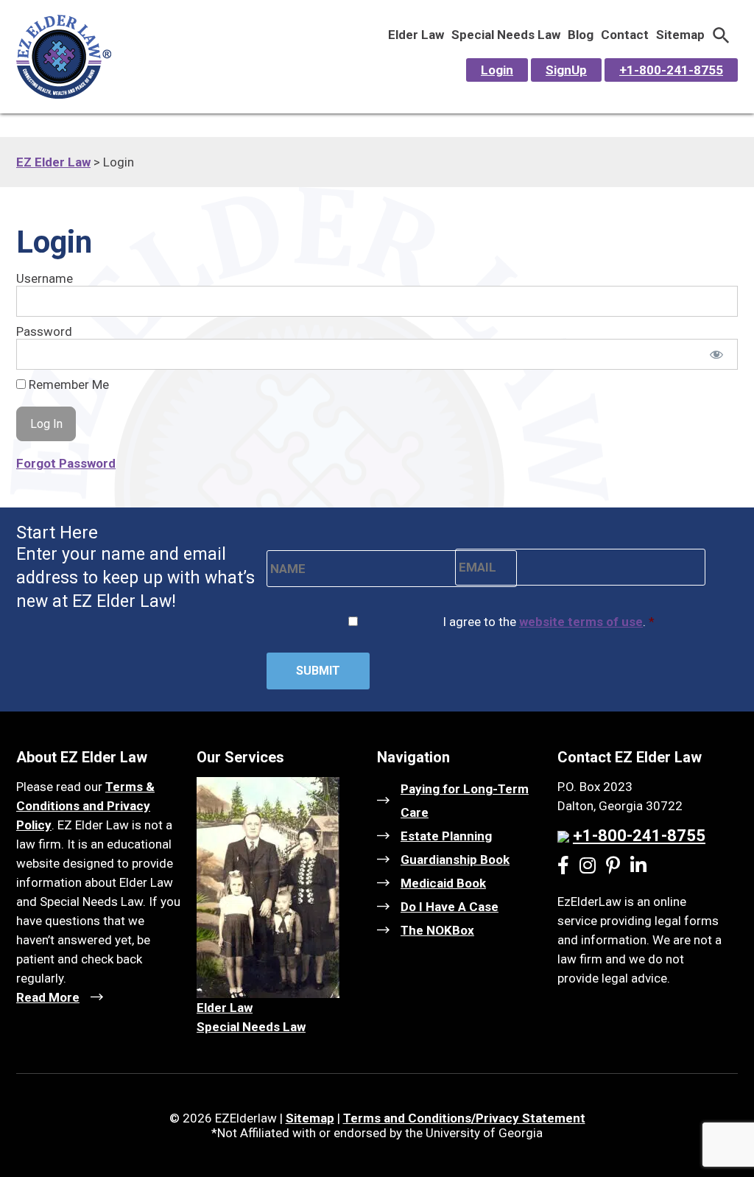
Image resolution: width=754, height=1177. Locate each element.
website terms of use (581, 621)
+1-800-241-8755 (671, 70)
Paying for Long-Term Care (465, 800)
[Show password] (717, 354)
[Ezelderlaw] (63, 94)
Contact (625, 34)
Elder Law (416, 34)
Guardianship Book (455, 859)
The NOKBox (437, 930)
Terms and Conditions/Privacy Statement (464, 1118)
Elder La (220, 1007)
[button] (721, 34)
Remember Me (67, 384)
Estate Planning (446, 836)
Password (44, 331)
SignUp (566, 70)
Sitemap (680, 34)
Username (44, 278)
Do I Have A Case (449, 906)
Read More (48, 997)
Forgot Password (66, 463)
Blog (580, 34)
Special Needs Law (505, 34)
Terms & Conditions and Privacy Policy (85, 805)
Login (497, 70)
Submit (318, 671)
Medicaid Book (443, 883)
